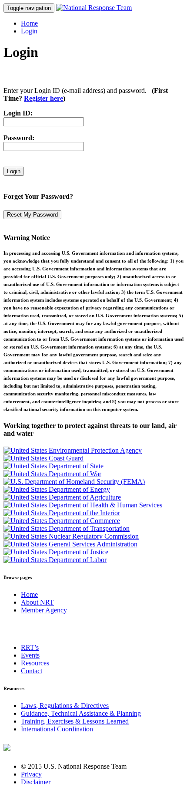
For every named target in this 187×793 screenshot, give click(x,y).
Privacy (31, 774)
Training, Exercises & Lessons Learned (75, 721)
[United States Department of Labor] (55, 559)
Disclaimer (35, 782)
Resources (35, 663)
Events (30, 655)
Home (29, 23)
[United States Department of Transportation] (66, 528)
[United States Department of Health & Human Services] (82, 505)
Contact (31, 671)
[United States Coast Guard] (43, 458)
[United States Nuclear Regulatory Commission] (71, 536)
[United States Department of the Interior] (61, 513)
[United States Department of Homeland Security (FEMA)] (74, 481)
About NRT (37, 602)
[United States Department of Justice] (55, 552)
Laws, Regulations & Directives (65, 705)
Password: (18, 137)
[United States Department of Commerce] (61, 520)
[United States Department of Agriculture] (62, 497)
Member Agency (44, 610)
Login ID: (18, 113)
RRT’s (30, 647)
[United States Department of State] (53, 466)
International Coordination (57, 729)
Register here (43, 98)
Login (29, 31)
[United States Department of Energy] (56, 489)
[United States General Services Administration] (70, 544)
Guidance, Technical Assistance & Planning (81, 713)
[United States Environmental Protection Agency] (72, 450)
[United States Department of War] (52, 473)
